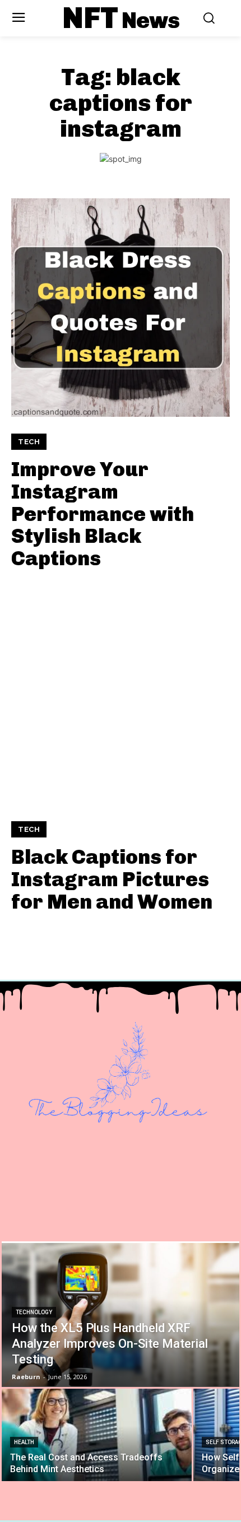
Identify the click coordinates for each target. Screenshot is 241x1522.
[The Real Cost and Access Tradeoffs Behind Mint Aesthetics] (97, 1435)
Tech (29, 441)
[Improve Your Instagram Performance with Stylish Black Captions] (120, 307)
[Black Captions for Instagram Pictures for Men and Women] (120, 695)
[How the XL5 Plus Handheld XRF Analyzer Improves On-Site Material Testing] (120, 1314)
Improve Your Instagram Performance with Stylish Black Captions (102, 513)
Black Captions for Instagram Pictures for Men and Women (111, 879)
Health (24, 1442)
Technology (34, 1312)
